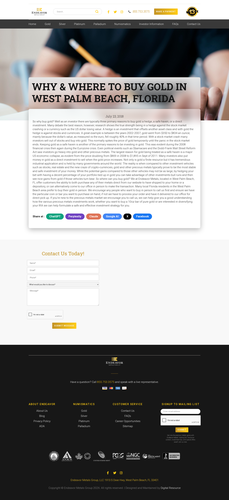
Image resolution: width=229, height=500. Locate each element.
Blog (42, 416)
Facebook (142, 216)
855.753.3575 (105, 382)
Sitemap (128, 426)
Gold (84, 410)
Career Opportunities (127, 421)
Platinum (84, 421)
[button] (47, 24)
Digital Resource (171, 488)
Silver (84, 416)
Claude (93, 216)
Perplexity (75, 216)
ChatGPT (55, 216)
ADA (42, 426)
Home (32, 24)
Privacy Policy (42, 421)
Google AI (112, 216)
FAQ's (127, 416)
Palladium (84, 426)
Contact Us (193, 24)
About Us (42, 410)
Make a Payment (166, 11)
